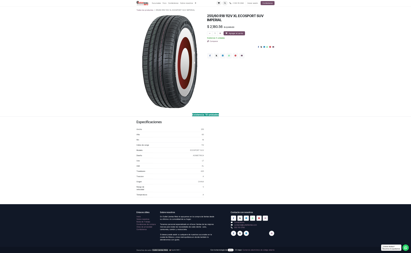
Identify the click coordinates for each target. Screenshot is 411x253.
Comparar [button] (214, 41)
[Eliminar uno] (209, 33)
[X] (261, 47)
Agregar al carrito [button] (235, 33)
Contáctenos (267, 3)
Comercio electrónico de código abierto (259, 250)
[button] (225, 3)
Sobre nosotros (142, 219)
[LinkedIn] (264, 47)
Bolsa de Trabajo (143, 222)
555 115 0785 (239, 227)
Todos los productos (144, 10)
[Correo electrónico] (273, 47)
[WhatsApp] (267, 47)
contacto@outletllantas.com (245, 225)
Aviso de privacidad (144, 227)
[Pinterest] (270, 47)
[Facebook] (258, 47)
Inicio (138, 216)
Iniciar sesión (252, 3)
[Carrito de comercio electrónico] (218, 3)
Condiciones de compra (146, 224)
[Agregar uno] (220, 33)
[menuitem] (156, 3)
